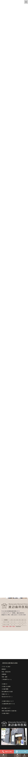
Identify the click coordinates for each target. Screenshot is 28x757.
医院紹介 (4, 669)
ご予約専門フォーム (7, 679)
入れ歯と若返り (5, 713)
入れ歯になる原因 (6, 686)
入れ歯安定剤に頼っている (8, 703)
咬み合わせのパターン (7, 696)
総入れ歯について (6, 708)
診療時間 (4, 674)
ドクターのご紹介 (6, 666)
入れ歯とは (4, 684)
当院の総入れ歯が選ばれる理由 (10, 663)
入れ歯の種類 (5, 689)
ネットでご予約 (22, 751)
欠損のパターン (5, 694)
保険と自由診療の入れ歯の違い (9, 711)
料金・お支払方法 (6, 671)
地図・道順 (4, 677)
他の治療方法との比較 (7, 691)
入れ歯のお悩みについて (8, 701)
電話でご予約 (8, 751)
